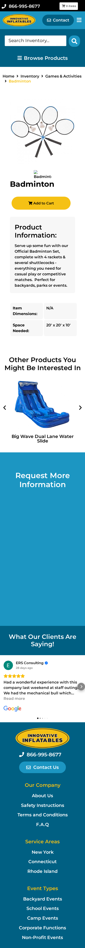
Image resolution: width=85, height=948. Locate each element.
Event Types (42, 888)
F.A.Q (42, 824)
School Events (42, 908)
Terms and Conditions (42, 815)
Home (8, 76)
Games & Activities (63, 76)
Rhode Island (42, 871)
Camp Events (42, 918)
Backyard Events (42, 899)
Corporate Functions (42, 928)
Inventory (30, 76)
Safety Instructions (42, 805)
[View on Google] (8, 665)
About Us (42, 795)
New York (43, 852)
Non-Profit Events (42, 937)
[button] (5, 408)
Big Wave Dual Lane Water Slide (43, 439)
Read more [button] (14, 698)
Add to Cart (43, 203)
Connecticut (42, 861)
